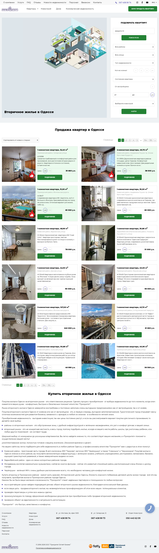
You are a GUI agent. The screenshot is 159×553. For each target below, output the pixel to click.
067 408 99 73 (98, 518)
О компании (9, 2)
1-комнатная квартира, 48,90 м (52, 228)
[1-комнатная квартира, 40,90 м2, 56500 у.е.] (98, 361)
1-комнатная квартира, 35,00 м (132, 189)
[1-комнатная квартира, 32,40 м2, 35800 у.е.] (19, 164)
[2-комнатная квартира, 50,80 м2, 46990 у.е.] (19, 361)
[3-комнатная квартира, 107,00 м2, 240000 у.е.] (19, 321)
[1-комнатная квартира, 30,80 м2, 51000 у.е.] (98, 242)
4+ (152, 70)
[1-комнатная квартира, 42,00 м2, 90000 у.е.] (19, 282)
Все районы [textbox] (120, 47)
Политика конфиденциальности (48, 548)
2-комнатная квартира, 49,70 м (132, 149)
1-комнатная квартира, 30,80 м (132, 228)
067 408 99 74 (125, 2)
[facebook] (142, 2)
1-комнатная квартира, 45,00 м (132, 267)
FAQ (29, 2)
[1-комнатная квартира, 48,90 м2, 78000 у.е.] (19, 242)
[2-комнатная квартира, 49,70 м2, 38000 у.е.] (98, 164)
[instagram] (137, 2)
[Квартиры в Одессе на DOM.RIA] (113, 546)
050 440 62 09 (133, 518)
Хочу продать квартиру (142, 9)
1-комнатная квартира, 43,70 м (132, 307)
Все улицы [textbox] (119, 55)
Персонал (73, 2)
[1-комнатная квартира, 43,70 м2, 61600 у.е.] (98, 321)
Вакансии (85, 2)
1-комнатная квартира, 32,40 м (52, 149)
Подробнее (50, 177)
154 (145, 140)
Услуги (21, 2)
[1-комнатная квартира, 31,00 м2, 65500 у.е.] (19, 203)
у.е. (152, 95)
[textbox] (134, 103)
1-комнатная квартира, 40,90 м (132, 346)
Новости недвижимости (55, 2)
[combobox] (134, 47)
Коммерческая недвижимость (80, 9)
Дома (58, 9)
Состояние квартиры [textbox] (124, 79)
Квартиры (31, 9)
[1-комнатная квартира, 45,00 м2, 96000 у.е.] (98, 282)
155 (150, 140)
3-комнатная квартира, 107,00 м (53, 307)
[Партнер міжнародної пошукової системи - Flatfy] (94, 546)
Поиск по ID (134, 38)
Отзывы (37, 2)
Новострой (46, 9)
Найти (134, 111)
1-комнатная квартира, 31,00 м (52, 189)
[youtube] (147, 2)
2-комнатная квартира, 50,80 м (52, 346)
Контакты (97, 2)
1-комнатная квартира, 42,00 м (52, 267)
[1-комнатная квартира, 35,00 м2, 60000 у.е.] (98, 203)
